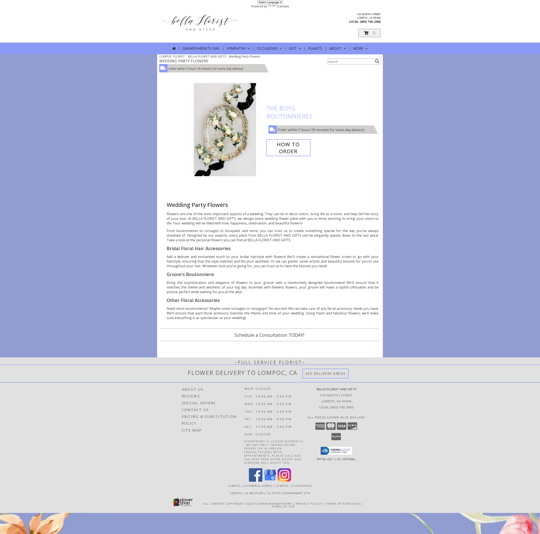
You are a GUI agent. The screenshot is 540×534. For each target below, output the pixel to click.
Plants (315, 48)
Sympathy (236, 48)
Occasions (267, 48)
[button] (369, 33)
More (358, 48)
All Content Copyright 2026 (228, 504)
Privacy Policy (309, 504)
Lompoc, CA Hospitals (294, 486)
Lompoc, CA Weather (246, 493)
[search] (377, 61)
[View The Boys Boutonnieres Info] (225, 130)
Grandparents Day (201, 48)
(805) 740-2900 (370, 22)
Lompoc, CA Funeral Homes (250, 486)
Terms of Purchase (343, 504)
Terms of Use (283, 506)
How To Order (288, 148)
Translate (282, 6)
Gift (293, 48)
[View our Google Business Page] (270, 481)
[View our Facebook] (255, 481)
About (335, 48)
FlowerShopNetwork (273, 504)
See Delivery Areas (325, 373)
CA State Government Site (288, 493)
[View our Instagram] (284, 481)
